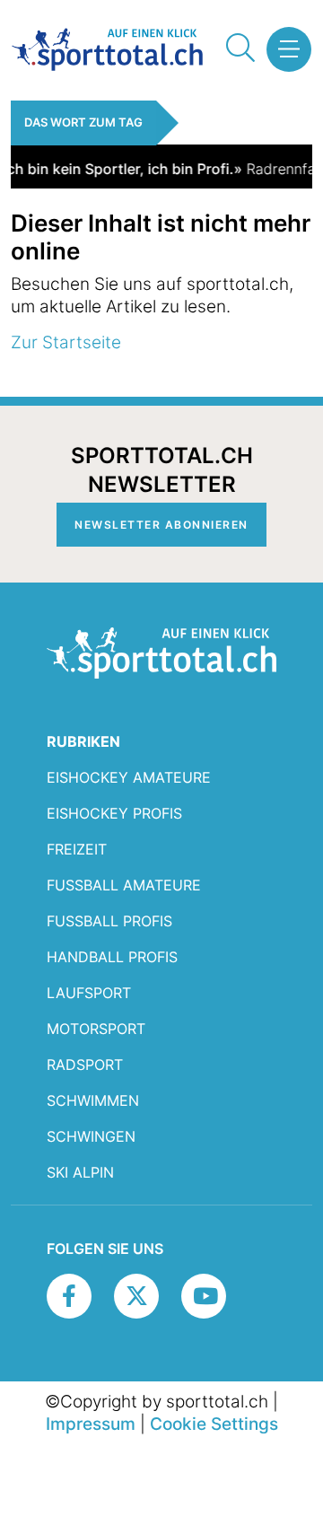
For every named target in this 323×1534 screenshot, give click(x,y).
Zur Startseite (66, 342)
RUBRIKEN (83, 741)
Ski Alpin (80, 1172)
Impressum (90, 1423)
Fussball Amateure (124, 885)
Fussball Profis (109, 921)
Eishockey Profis (114, 813)
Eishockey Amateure (129, 777)
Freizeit (77, 849)
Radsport (85, 1065)
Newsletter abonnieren (161, 524)
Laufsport (89, 993)
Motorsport (96, 1029)
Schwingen (91, 1136)
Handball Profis (112, 957)
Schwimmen (93, 1100)
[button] (282, 49)
